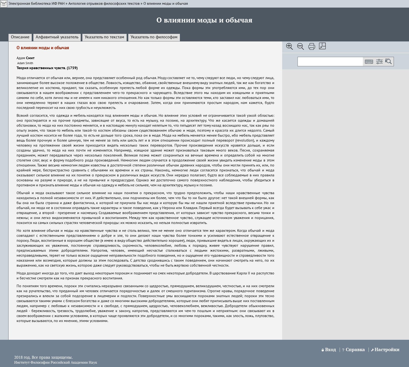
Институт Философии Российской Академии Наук (55, 363)
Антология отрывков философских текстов (104, 4)
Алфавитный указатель (57, 37)
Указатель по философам (154, 37)
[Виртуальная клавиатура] (369, 61)
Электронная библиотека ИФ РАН (37, 4)
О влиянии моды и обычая (165, 4)
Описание (20, 37)
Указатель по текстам (104, 37)
